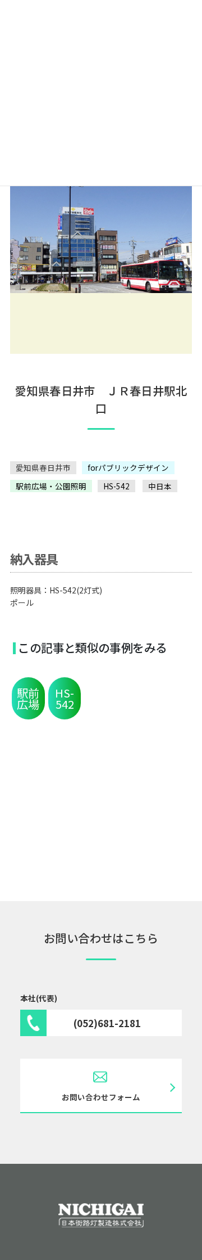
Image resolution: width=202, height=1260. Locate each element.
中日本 (160, 486)
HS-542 (116, 486)
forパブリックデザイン (128, 467)
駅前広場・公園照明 (51, 486)
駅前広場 (28, 698)
